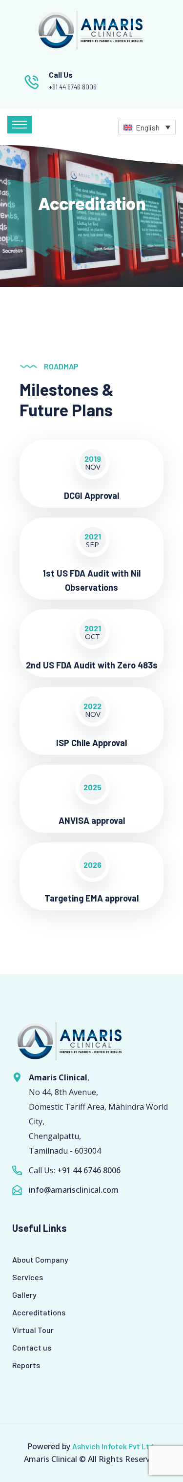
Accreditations (38, 1312)
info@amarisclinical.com (74, 1189)
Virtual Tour (33, 1329)
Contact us (31, 1347)
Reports (26, 1365)
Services (27, 1277)
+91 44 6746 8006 (73, 87)
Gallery (24, 1294)
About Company (40, 1259)
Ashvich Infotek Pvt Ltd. (114, 1446)
